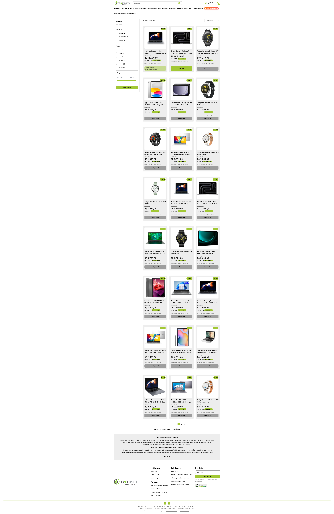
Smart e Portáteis (127, 8)
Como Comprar (155, 478)
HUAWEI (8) (122, 60)
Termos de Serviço (184, 511)
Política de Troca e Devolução (159, 492)
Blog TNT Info (155, 474)
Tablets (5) (122, 40)
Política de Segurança (157, 495)
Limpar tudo (119, 24)
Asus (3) (121, 57)
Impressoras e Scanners (139, 8)
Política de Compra (156, 488)
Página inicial (123, 13)
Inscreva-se (207, 476)
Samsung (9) (122, 67)
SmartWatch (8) (123, 36)
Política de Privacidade (171, 511)
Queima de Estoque (212, 8)
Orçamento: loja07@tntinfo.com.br (181, 484)
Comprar (181, 68)
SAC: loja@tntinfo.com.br (178, 481)
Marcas (118, 46)
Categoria (119, 29)
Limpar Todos (127, 87)
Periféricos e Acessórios (176, 8)
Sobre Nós (154, 471)
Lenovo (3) (122, 64)
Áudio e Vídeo (188, 8)
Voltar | (116, 13)
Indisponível (207, 69)
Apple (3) (121, 53)
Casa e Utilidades (198, 8)
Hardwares (117, 8)
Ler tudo (167, 456)
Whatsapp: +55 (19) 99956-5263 (180, 478)
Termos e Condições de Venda (159, 485)
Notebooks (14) (123, 33)
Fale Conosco (175, 471)
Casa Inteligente (163, 8)
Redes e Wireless (152, 8)
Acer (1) (121, 50)
